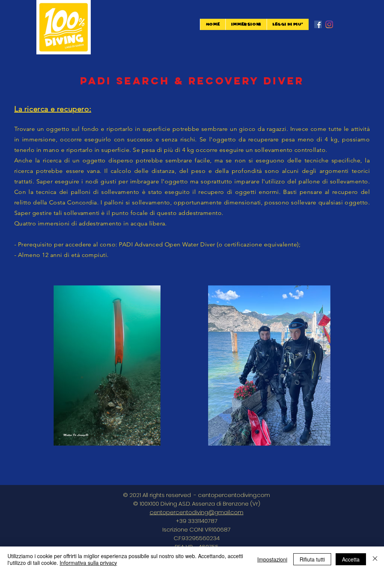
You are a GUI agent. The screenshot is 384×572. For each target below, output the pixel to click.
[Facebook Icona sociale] (318, 24)
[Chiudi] (375, 559)
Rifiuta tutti (312, 559)
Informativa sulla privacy (88, 562)
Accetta (351, 559)
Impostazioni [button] (272, 559)
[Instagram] (329, 24)
